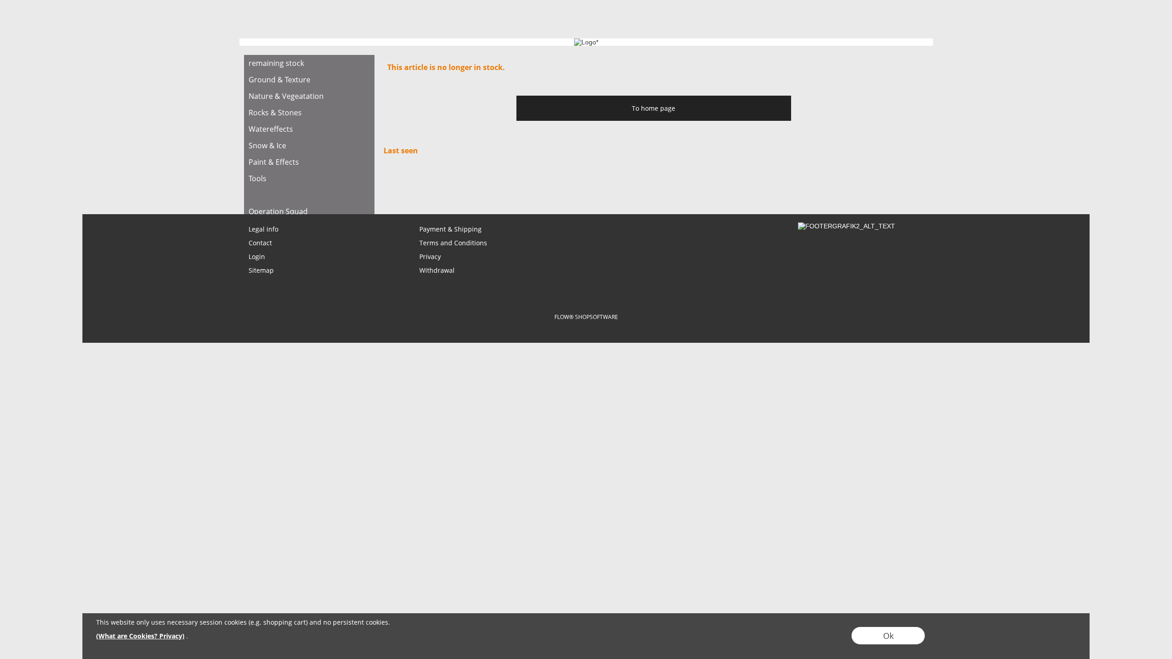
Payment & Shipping (450, 229)
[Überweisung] (621, 292)
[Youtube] (349, 189)
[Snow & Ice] (309, 145)
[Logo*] (259, 14)
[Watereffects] (309, 129)
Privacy (430, 256)
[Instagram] (325, 189)
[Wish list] (884, 21)
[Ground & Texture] (309, 79)
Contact (260, 242)
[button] (293, 21)
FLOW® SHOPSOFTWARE (586, 317)
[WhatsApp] (275, 189)
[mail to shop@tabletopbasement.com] (250, 189)
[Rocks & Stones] (309, 112)
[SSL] (549, 292)
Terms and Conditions (453, 242)
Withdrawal (437, 270)
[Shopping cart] (900, 21)
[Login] (867, 21)
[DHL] (514, 292)
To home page (653, 108)
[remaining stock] (309, 63)
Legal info (263, 229)
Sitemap (261, 270)
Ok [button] (888, 635)
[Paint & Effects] (309, 162)
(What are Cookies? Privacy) (140, 636)
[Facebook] (300, 189)
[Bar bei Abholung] (585, 292)
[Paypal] (657, 292)
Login (257, 256)
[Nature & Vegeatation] (309, 96)
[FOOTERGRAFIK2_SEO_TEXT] (846, 226)
